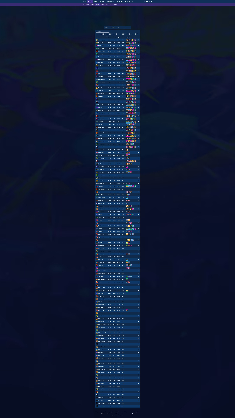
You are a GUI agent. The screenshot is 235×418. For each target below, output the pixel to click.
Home (84, 1)
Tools (95, 1)
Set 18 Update (129, 1)
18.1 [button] (118, 27)
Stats (89, 1)
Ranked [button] (106, 27)
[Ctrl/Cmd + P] (144, 1)
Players (102, 1)
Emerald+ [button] (113, 27)
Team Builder (110, 1)
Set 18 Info (120, 1)
